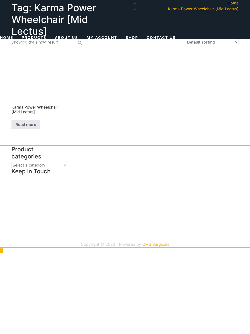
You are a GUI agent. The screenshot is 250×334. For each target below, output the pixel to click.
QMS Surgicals (155, 244)
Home (6, 37)
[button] (80, 43)
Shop (132, 37)
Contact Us (161, 37)
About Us (66, 37)
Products (34, 37)
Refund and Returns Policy (34, 43)
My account (102, 37)
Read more (25, 124)
